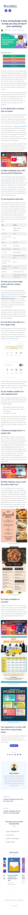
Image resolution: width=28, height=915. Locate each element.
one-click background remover (9, 447)
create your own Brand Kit (20, 126)
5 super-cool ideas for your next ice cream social (13, 800)
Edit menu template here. (14, 543)
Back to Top (14, 906)
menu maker (20, 494)
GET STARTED (14, 745)
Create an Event (10, 835)
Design (14, 30)
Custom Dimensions (6, 181)
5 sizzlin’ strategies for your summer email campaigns (12, 812)
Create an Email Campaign (12, 838)
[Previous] (13, 888)
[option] (14, 871)
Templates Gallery (10, 842)
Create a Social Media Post (12, 831)
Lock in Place (11, 338)
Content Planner (5, 296)
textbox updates (7, 404)
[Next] (15, 888)
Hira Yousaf (10, 882)
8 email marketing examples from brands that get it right (13, 877)
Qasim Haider (7, 30)
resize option (11, 189)
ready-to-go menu (14, 506)
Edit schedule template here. (14, 684)
